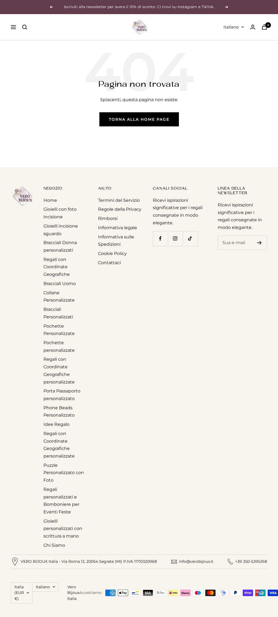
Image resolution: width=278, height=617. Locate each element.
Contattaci (109, 262)
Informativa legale (117, 227)
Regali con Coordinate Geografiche (56, 267)
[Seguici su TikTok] (190, 238)
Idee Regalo (56, 424)
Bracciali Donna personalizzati (60, 246)
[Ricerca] (24, 27)
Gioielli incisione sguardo (60, 229)
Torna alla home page (139, 119)
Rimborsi (108, 218)
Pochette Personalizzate (59, 330)
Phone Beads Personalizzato (59, 411)
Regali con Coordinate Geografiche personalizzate (59, 370)
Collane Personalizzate (59, 296)
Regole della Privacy (119, 209)
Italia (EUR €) (19, 592)
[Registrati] (259, 243)
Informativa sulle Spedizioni (116, 240)
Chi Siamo (54, 545)
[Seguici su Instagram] (175, 238)
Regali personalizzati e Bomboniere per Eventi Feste (61, 500)
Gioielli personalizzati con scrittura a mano (62, 529)
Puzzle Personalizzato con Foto (63, 473)
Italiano (231, 27)
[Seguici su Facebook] (160, 238)
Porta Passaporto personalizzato (61, 394)
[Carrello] (264, 27)
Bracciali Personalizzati (58, 313)
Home (50, 200)
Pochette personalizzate (59, 346)
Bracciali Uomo (59, 283)
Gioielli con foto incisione (60, 213)
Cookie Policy (112, 253)
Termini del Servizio (119, 200)
